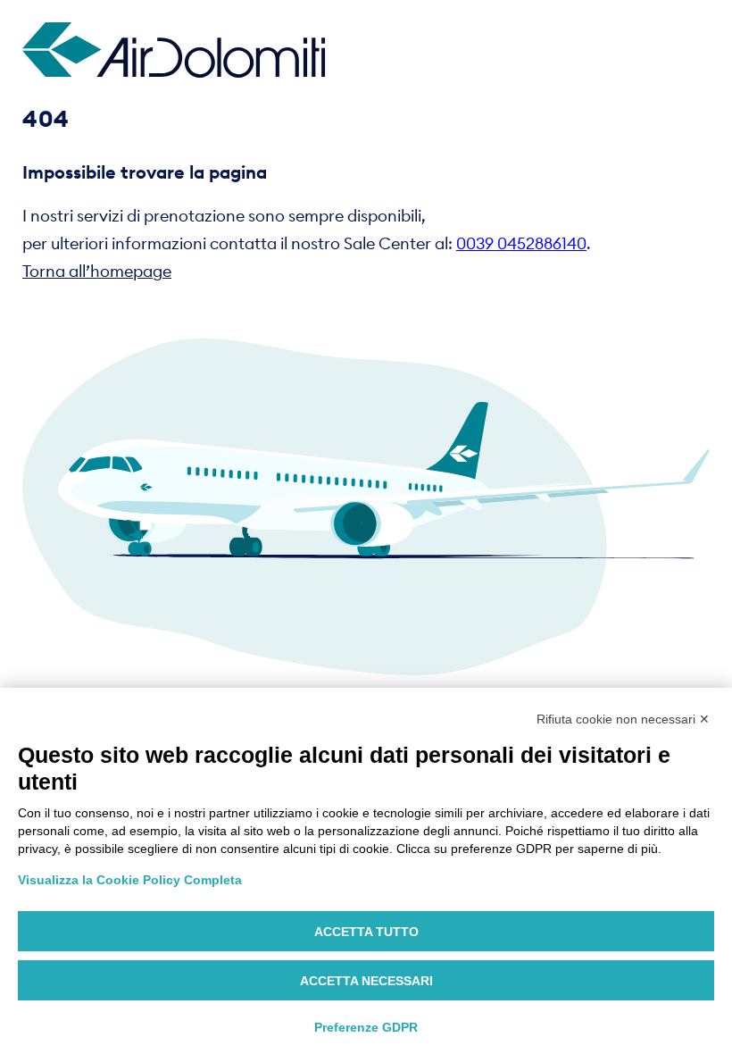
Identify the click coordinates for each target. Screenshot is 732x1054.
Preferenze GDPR (366, 1027)
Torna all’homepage (96, 271)
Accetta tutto (366, 931)
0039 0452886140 (521, 243)
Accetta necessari (366, 981)
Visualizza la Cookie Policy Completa (130, 880)
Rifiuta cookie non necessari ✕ (623, 719)
